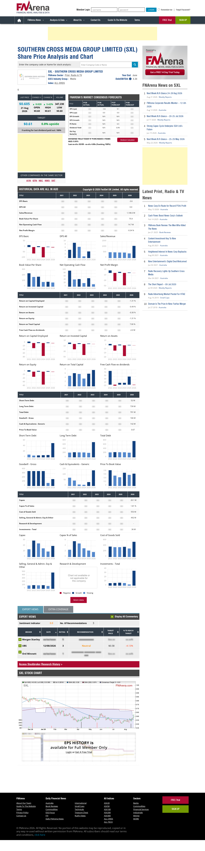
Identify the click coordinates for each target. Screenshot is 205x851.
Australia (162, 110)
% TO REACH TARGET (128, 632)
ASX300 (107, 815)
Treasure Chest (81, 812)
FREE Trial (167, 20)
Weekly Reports (165, 97)
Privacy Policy (22, 812)
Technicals (79, 809)
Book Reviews (165, 232)
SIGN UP (183, 20)
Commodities (52, 809)
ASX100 (107, 809)
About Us (77, 20)
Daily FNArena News (55, 818)
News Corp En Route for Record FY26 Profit (167, 205)
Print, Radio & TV (73, 75)
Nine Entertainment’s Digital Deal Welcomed (167, 261)
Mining (136, 815)
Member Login (83, 9)
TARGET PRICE (110, 632)
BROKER (28, 632)
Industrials (138, 812)
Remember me (166, 10)
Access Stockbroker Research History (39, 664)
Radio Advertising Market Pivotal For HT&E (166, 294)
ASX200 (107, 812)
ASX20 (107, 803)
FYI (47, 815)
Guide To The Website (117, 20)
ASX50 (107, 806)
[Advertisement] (103, 33)
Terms (137, 20)
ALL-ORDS (59, 83)
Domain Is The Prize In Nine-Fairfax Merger (167, 303)
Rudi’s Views (80, 815)
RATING (62, 632)
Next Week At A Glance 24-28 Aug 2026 (164, 93)
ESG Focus (50, 812)
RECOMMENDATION (85, 632)
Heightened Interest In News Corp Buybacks (167, 251)
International (80, 803)
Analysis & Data (57, 20)
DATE (48, 632)
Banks (136, 803)
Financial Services (141, 809)
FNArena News (34, 20)
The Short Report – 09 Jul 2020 (162, 284)
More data (78, 600)
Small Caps (164, 297)
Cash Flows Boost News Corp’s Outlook (165, 215)
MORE (136, 818)
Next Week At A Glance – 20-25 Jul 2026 (165, 116)
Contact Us (95, 20)
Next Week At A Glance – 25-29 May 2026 (166, 139)
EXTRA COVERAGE (58, 609)
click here (40, 834)
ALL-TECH (108, 822)
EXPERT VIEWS (30, 609)
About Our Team (23, 803)
